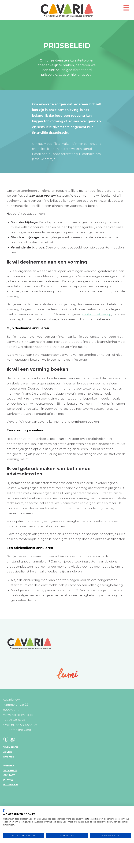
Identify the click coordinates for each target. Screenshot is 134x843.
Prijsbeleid (10, 784)
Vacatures (10, 770)
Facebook (5, 739)
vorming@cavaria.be (18, 714)
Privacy (8, 780)
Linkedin (12, 739)
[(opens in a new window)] (67, 673)
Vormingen (10, 747)
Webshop (9, 765)
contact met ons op (96, 314)
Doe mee (8, 756)
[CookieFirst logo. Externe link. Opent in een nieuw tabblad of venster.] (4, 810)
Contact (9, 775)
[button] (126, 9)
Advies (7, 752)
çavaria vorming (67, 10)
